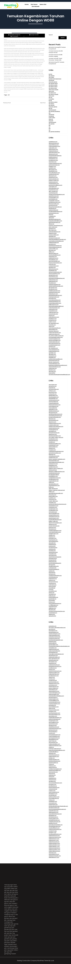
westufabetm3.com (54, 854)
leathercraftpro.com (54, 797)
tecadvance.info (53, 547)
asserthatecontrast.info (55, 557)
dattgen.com (52, 267)
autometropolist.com (54, 261)
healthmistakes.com (54, 759)
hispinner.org (52, 454)
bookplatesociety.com (54, 202)
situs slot (15, 907)
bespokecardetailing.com (55, 220)
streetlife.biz (52, 588)
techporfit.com (53, 394)
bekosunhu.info (53, 561)
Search (51, 35)
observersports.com (54, 691)
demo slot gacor (13, 894)
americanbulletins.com (55, 255)
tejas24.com (52, 536)
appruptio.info (52, 616)
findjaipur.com (52, 166)
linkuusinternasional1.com (55, 207)
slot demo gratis (53, 85)
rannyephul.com (53, 512)
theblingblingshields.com (55, 717)
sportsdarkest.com (54, 706)
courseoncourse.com (54, 638)
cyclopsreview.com (54, 266)
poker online (52, 117)
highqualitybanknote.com (55, 295)
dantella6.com (52, 431)
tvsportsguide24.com (54, 736)
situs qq (51, 119)
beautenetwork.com (54, 360)
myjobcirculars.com (54, 425)
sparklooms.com (53, 823)
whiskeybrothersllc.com (55, 855)
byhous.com (52, 602)
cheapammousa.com (54, 238)
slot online (51, 77)
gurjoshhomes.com (54, 196)
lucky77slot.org (52, 741)
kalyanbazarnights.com (55, 435)
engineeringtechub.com (55, 728)
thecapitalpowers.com (55, 826)
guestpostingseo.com (54, 633)
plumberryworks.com (54, 807)
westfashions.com (53, 505)
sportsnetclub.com (54, 682)
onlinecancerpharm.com (55, 745)
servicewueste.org (53, 420)
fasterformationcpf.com (55, 671)
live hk (50, 100)
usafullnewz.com (53, 141)
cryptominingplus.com (54, 692)
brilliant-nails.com (53, 521)
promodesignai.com (54, 349)
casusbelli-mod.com (54, 200)
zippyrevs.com (52, 422)
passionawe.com (53, 804)
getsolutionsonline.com (55, 453)
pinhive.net (51, 592)
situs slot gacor (9, 905)
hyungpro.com (52, 711)
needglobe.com (53, 801)
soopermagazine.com (54, 338)
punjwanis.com (52, 626)
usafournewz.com (53, 149)
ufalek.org (51, 747)
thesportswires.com (54, 710)
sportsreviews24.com (54, 738)
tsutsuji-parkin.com (54, 234)
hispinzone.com (53, 434)
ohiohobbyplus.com (54, 188)
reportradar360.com (54, 513)
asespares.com (53, 256)
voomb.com (52, 733)
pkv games (51, 75)
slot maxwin (13, 903)
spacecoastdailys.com (55, 340)
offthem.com (52, 391)
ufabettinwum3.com (54, 841)
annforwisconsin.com (54, 165)
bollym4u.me (52, 595)
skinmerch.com (53, 176)
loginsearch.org (53, 578)
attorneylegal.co (53, 731)
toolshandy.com (53, 507)
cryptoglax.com (53, 186)
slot (9, 95)
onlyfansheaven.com (54, 485)
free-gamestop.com (54, 658)
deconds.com (52, 371)
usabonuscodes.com (54, 334)
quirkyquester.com (53, 812)
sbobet (6, 946)
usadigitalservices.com (55, 477)
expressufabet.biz (53, 401)
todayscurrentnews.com (55, 829)
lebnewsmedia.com (54, 203)
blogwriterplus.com (54, 632)
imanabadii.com (53, 612)
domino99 (15, 935)
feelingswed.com (53, 281)
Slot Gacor (34, 4)
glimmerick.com (53, 169)
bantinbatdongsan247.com (56, 640)
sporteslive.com (53, 716)
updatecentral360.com (55, 770)
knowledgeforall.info (54, 474)
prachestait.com (53, 540)
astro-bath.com (53, 227)
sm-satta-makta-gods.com (56, 335)
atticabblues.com (53, 259)
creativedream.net (54, 481)
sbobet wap (12, 944)
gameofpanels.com (54, 460)
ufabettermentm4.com (55, 837)
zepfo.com (51, 326)
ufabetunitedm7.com (54, 845)
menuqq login (8, 885)
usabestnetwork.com (54, 665)
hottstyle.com (52, 298)
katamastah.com (53, 772)
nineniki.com (52, 442)
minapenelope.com (54, 183)
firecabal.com (52, 283)
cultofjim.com (52, 168)
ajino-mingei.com (53, 191)
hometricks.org (52, 795)
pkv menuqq (8, 920)
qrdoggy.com (52, 753)
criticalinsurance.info (54, 456)
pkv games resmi (53, 83)
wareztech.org (52, 663)
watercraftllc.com (53, 248)
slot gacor (14, 900)
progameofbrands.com (55, 417)
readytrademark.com (54, 342)
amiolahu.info (52, 550)
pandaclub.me (52, 599)
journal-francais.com (54, 526)
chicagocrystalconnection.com (57, 611)
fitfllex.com (51, 491)
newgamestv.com (53, 720)
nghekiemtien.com (53, 533)
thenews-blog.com (54, 331)
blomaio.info (52, 564)
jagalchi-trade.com (54, 180)
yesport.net (52, 677)
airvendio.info (52, 543)
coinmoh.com (52, 264)
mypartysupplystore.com (55, 163)
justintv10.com (52, 527)
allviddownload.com (54, 411)
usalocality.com (53, 148)
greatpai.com (52, 244)
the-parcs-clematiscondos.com (57, 627)
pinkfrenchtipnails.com (54, 719)
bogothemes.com (53, 189)
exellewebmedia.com (54, 657)
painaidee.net (52, 705)
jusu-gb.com (52, 629)
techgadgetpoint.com (54, 734)
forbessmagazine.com (54, 284)
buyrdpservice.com (54, 675)
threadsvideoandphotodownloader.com (59, 646)
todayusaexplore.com (54, 146)
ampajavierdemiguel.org (55, 155)
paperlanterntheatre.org (55, 245)
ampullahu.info (52, 553)
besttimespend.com (54, 787)
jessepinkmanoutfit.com (55, 666)
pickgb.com (52, 758)
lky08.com (51, 487)
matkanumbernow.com (55, 423)
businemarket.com (53, 699)
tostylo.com (52, 679)
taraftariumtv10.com (54, 516)
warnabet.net (52, 594)
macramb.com (52, 499)
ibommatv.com (53, 392)
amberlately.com (53, 158)
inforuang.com (52, 494)
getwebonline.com (53, 484)
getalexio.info (52, 781)
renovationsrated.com (54, 343)
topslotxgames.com (54, 428)
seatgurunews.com (54, 213)
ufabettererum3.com (54, 835)
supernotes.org (53, 767)
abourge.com (52, 250)
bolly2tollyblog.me (53, 597)
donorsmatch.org (53, 581)
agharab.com (52, 236)
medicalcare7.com (53, 445)
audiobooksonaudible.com (55, 359)
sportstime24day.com (54, 714)
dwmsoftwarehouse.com (55, 272)
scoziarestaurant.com (54, 345)
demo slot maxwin (53, 89)
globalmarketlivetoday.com (56, 286)
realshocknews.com (54, 756)
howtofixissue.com (53, 406)
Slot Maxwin (35, 6)
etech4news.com (53, 276)
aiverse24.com (52, 356)
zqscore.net (52, 773)
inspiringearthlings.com (55, 301)
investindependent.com (55, 303)
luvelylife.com (52, 498)
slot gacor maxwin (10, 913)
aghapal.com (52, 228)
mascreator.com (53, 309)
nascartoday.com (53, 314)
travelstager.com (53, 508)
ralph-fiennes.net (53, 488)
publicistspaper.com (54, 351)
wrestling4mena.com (54, 473)
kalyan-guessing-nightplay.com (57, 459)
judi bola (7, 942)
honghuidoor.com (53, 439)
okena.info (51, 217)
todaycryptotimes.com (55, 332)
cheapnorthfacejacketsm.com (57, 194)
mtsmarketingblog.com (55, 532)
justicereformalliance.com (55, 185)
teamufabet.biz (53, 408)
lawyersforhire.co (53, 697)
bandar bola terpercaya (55, 78)
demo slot (51, 91)
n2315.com (51, 482)
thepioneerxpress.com (54, 404)
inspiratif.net (52, 387)
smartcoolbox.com (54, 818)
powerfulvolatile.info (54, 569)
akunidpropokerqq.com (55, 219)
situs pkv (51, 120)
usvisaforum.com (53, 177)
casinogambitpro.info (54, 635)
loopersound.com (53, 182)
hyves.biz (51, 589)
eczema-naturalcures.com (56, 225)
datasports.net (53, 725)
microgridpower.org (54, 798)
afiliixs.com (51, 252)
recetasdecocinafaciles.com (56, 241)
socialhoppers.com (54, 479)
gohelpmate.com (53, 467)
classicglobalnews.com (55, 366)
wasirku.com (52, 535)
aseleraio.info (52, 775)
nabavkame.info (53, 606)
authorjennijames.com (54, 231)
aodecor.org (52, 580)
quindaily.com (52, 352)
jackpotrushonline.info (54, 651)
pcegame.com (52, 320)
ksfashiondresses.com (54, 761)
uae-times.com (53, 384)
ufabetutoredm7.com (54, 849)
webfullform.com (53, 409)
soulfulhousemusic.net (54, 821)
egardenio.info (52, 778)
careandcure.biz (53, 789)
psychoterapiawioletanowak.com (57, 809)
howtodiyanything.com (55, 300)
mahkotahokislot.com (54, 744)
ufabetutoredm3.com (54, 848)
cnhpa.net (51, 764)
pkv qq (50, 97)
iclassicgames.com (54, 686)
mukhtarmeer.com (53, 312)
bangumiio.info (52, 560)
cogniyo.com (52, 790)
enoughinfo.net (53, 591)
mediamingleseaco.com (55, 530)
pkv (49, 113)
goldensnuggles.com (54, 672)
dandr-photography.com (55, 522)
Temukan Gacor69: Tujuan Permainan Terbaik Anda (55, 59)
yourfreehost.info (53, 193)
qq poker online (12, 886)
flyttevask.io (52, 600)
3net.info (51, 214)
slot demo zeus (53, 88)
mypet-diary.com (53, 501)
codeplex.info (52, 216)
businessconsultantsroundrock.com (58, 365)
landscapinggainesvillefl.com (56, 306)
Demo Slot (43, 4)
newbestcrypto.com (54, 683)
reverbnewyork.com (54, 174)
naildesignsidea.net (54, 242)
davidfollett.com (53, 171)
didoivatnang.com (53, 269)
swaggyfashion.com (54, 515)
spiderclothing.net (53, 210)
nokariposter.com (53, 457)
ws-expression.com (54, 323)
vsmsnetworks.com (54, 389)
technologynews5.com (55, 328)
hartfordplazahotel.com (55, 603)
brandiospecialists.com (55, 443)
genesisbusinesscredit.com (56, 493)
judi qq (50, 74)
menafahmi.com (53, 311)
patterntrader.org (53, 762)
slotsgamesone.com (54, 432)
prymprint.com (52, 784)
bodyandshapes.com (54, 363)
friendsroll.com (52, 208)
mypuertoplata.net (54, 403)
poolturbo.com (52, 538)
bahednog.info (52, 641)
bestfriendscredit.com (54, 222)
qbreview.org (52, 418)
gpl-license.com (53, 287)
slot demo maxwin (53, 94)
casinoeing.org (52, 585)
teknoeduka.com (53, 329)
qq (49, 127)
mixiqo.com (52, 800)
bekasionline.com (53, 395)
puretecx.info (52, 546)
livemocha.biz (52, 586)
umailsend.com (53, 668)
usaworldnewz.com (54, 144)
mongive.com (52, 450)
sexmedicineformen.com (55, 814)
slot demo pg (52, 92)
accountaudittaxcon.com (55, 782)
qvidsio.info (51, 571)
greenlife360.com (53, 398)
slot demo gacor (53, 86)
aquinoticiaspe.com (54, 694)
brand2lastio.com (53, 476)
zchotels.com (52, 325)
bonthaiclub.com (53, 199)
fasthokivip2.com (53, 689)
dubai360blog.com (53, 739)
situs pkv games (53, 82)
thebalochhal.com (53, 151)
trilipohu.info (52, 614)
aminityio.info (52, 549)
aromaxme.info (53, 555)
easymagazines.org (54, 792)
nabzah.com (52, 448)
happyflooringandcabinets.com (57, 750)
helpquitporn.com (53, 293)
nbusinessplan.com (54, 397)
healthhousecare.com (54, 290)
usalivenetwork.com (54, 649)
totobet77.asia (53, 831)
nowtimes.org (52, 583)
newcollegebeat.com (54, 172)
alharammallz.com (53, 253)
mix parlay (51, 99)
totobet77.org (52, 832)
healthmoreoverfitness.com (56, 426)
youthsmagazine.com (54, 703)
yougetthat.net (53, 680)
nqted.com (51, 315)
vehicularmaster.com (54, 152)
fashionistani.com (53, 279)
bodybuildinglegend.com (55, 519)
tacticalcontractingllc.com (55, 824)
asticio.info (51, 776)
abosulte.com (52, 354)
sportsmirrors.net (53, 724)
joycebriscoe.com (53, 160)
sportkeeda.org (53, 786)
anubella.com (52, 357)
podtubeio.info (52, 567)
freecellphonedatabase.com (56, 654)
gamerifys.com (53, 386)
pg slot (6, 901)
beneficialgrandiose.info (55, 563)
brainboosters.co (53, 157)
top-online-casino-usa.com (56, 437)
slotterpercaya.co (53, 817)
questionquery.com (54, 518)
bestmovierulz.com (54, 179)
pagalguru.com (53, 318)
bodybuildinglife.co (53, 751)
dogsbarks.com (53, 270)
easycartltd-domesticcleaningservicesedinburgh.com (59, 373)
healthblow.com (53, 465)
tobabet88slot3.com (54, 828)
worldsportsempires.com (55, 769)
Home (26, 4)
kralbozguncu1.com (54, 304)
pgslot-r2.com (52, 321)
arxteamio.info (52, 779)
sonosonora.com (53, 205)
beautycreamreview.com (55, 262)
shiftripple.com (52, 815)
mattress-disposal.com (55, 748)
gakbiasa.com (52, 608)
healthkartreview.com (54, 292)
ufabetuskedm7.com (54, 846)
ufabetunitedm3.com (54, 843)
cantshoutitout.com (54, 400)
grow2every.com (53, 289)
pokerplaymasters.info (54, 637)
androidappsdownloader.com (56, 462)
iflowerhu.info (52, 609)
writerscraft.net (53, 470)
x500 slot (7, 900)
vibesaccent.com (53, 154)
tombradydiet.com (54, 197)
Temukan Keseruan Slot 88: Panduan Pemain (56, 51)
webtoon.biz (52, 708)
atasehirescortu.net (54, 727)
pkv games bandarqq (54, 111)
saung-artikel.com (53, 688)
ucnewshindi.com (53, 652)
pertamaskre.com (53, 644)
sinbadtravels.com (53, 660)
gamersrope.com (53, 655)
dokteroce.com (53, 524)
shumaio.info (52, 572)
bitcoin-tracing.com (54, 362)
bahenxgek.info (53, 643)
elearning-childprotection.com (57, 471)
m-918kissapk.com (53, 605)
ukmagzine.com (53, 661)
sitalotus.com (52, 765)
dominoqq (51, 80)
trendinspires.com (53, 510)
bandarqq (51, 116)
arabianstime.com (53, 258)
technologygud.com (54, 755)
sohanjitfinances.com (54, 820)
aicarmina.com (52, 161)
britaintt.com (52, 370)
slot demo (51, 103)
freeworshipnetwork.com (55, 247)
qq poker (13, 941)
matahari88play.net (54, 700)
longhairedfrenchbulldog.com (56, 696)
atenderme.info (53, 558)
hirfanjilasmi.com (53, 793)
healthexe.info (52, 544)
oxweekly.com (52, 502)
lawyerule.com (52, 529)
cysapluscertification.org (55, 575)
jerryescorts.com (53, 730)
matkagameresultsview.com (56, 451)
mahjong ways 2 (9, 914)
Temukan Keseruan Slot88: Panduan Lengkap (55, 55)
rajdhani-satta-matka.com (56, 468)
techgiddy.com (53, 647)
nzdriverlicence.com (54, 317)
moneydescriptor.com (54, 702)
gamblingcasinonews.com (55, 414)
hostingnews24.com (54, 297)
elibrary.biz (51, 224)
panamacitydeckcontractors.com (57, 504)
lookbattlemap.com (54, 674)
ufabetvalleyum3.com (54, 851)
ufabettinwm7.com (54, 840)
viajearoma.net (53, 233)
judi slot (7, 896)
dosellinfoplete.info (54, 566)
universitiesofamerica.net (55, 415)
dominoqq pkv (52, 110)
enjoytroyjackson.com (54, 273)
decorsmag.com (53, 412)
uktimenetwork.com (54, 143)
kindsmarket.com (53, 496)
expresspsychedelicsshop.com (57, 278)
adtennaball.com (53, 446)
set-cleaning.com (53, 348)
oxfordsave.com (53, 685)
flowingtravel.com (53, 440)
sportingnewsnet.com (54, 713)
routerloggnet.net (53, 429)
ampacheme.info (53, 552)
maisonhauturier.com (54, 307)
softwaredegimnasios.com (56, 337)
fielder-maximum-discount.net (57, 490)
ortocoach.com (53, 803)
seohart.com (52, 346)
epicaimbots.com (53, 275)
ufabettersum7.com (54, 838)
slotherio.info (52, 574)
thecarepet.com (53, 630)
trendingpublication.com (55, 834)
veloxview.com (52, 852)
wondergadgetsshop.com (55, 211)
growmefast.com (53, 742)
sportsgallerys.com (54, 722)
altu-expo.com (52, 230)
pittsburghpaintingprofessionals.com (58, 806)
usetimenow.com (53, 463)
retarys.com (52, 669)
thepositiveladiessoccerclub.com (57, 239)
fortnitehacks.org (53, 577)
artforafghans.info (53, 541)
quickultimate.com (53, 810)
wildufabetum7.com (54, 857)
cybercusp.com (53, 368)
